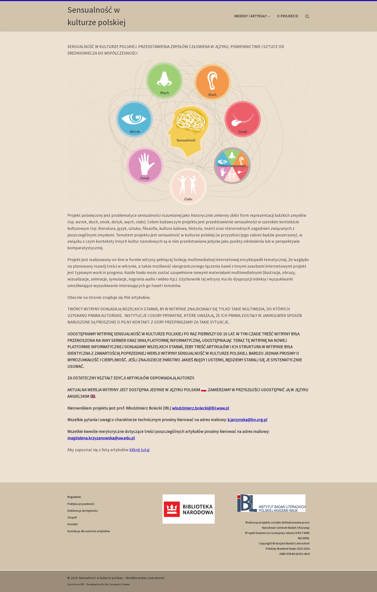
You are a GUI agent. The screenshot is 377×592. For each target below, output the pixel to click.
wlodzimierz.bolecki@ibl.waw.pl (200, 408)
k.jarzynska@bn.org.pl (247, 419)
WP (82, 584)
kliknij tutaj (139, 449)
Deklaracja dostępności (82, 511)
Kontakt (72, 524)
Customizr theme (119, 584)
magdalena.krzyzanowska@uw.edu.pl (101, 438)
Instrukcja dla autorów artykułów (88, 531)
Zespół (72, 517)
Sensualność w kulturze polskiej (101, 578)
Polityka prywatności (80, 504)
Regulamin (74, 497)
